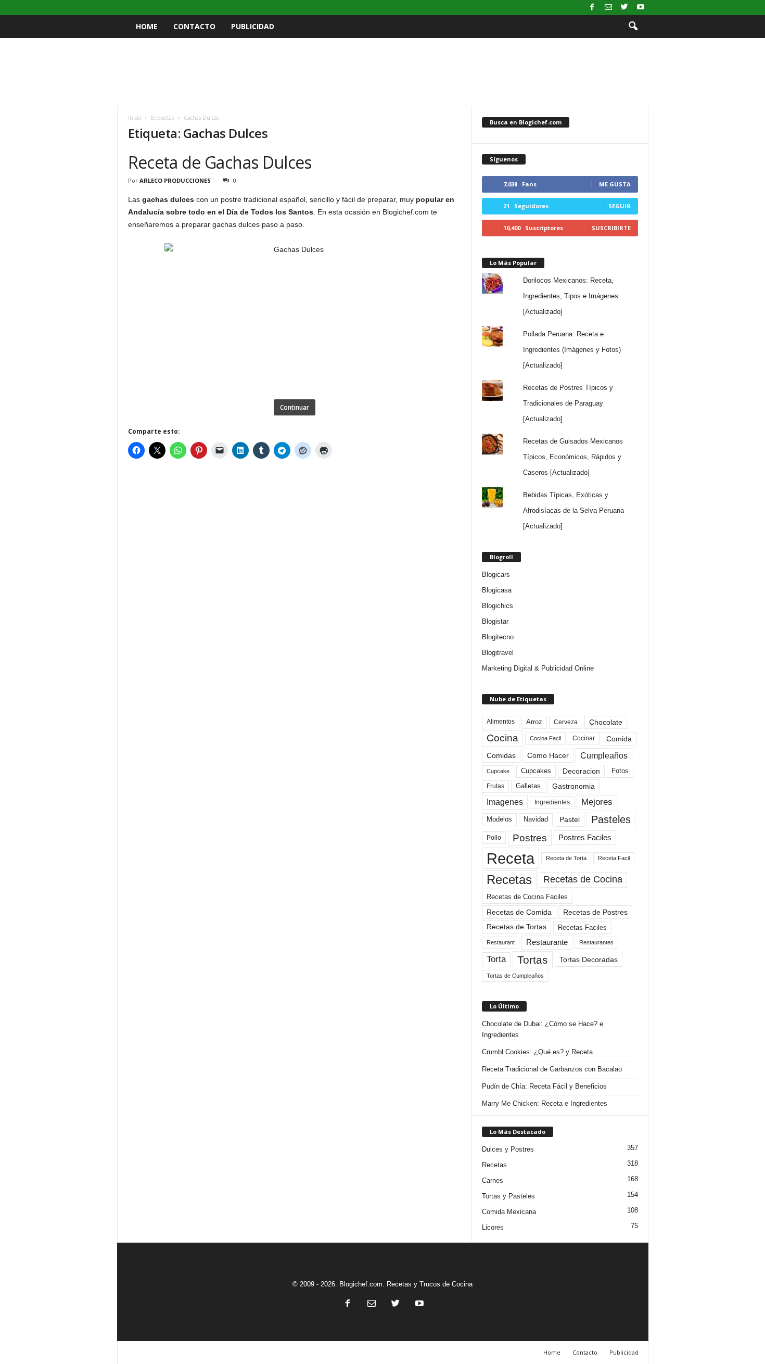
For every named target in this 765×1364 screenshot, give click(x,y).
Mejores (597, 802)
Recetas (509, 880)
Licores (493, 1227)
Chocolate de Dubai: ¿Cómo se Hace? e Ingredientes (542, 1029)
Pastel (569, 819)
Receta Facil (614, 858)
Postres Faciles (584, 837)
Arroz (534, 722)
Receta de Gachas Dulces (220, 162)
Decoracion (581, 771)
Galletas (528, 786)
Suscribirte (611, 228)
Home (147, 26)
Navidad (536, 819)
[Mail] (608, 7)
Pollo (494, 837)
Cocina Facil (545, 738)
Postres (530, 837)
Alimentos (501, 721)
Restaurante (547, 942)
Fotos (620, 771)
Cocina (502, 737)
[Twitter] (624, 7)
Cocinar (583, 738)
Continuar (294, 407)
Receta (510, 858)
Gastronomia (573, 786)
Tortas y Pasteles (508, 1196)
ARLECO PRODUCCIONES (175, 180)
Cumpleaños (604, 755)
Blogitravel (498, 652)
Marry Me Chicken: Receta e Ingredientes (544, 1103)
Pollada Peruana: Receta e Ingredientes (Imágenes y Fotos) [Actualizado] (572, 349)
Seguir (619, 206)
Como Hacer (548, 755)
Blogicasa (497, 590)
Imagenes (505, 802)
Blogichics (497, 606)
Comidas (501, 755)
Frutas (495, 786)
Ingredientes (552, 802)
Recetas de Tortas (516, 927)
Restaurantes (596, 942)
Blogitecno (498, 637)
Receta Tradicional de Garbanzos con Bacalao (552, 1069)
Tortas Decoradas (588, 959)
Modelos (499, 819)
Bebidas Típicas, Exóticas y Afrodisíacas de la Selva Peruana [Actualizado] (573, 510)
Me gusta (615, 184)
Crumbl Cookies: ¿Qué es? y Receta (537, 1052)
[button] (632, 26)
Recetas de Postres (595, 912)
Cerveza (566, 722)
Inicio (134, 117)
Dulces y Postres (508, 1149)
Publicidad (252, 26)
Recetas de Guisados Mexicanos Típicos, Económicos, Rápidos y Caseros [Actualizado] (573, 456)
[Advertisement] (382, 71)
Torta (496, 959)
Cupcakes (536, 771)
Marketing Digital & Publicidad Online (538, 668)
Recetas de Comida (519, 912)
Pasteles (611, 819)
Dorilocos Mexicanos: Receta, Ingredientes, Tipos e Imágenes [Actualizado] (570, 295)
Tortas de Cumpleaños (515, 976)
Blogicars (496, 574)
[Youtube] (640, 7)
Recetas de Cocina (582, 879)
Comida (619, 739)
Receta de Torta (566, 858)
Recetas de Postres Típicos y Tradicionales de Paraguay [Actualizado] (568, 403)
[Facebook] (592, 7)
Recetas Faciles (582, 927)
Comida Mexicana (509, 1212)
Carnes (492, 1180)
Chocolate (605, 722)
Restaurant (501, 942)
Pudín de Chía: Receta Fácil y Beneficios (544, 1086)
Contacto (194, 26)
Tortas (532, 960)
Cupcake (498, 771)
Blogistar (495, 621)
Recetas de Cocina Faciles (527, 897)
